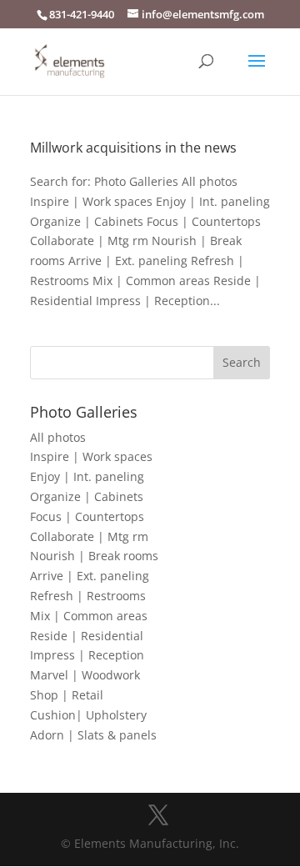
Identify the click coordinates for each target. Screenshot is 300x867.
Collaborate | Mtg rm (89, 536)
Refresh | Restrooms (88, 596)
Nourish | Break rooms (94, 556)
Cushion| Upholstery (88, 715)
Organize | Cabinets (86, 496)
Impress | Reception (87, 655)
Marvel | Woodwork (85, 675)
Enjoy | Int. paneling (87, 476)
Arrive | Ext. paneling (89, 576)
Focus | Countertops (87, 516)
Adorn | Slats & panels (93, 735)
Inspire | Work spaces (91, 456)
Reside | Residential (86, 636)
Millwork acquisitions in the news (133, 147)
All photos (58, 437)
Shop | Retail (66, 695)
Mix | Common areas (89, 616)
